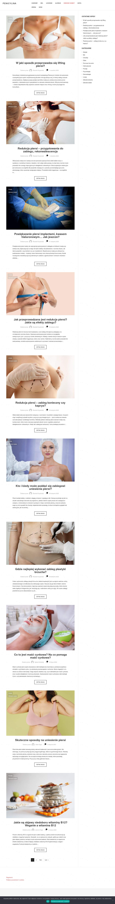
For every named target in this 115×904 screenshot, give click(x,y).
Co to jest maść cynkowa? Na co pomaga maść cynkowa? (40, 656)
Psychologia (86, 71)
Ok (48, 901)
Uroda (34, 7)
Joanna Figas (39, 830)
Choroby (35, 3)
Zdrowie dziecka (88, 80)
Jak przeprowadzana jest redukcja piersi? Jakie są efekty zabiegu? (40, 320)
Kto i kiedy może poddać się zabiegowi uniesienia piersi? (40, 487)
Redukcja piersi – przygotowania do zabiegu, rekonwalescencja (40, 149)
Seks (40, 7)
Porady (10, 613)
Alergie (58, 3)
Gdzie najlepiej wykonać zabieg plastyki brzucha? (40, 570)
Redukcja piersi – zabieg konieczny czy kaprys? (40, 404)
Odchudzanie (12, 524)
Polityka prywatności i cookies (15, 880)
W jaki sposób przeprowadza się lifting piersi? (40, 64)
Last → (47, 860)
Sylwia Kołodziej (39, 662)
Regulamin (9, 877)
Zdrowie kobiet (69, 3)
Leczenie (49, 3)
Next (40, 860)
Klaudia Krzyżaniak (38, 70)
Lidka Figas (38, 744)
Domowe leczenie (13, 610)
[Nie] (113, 900)
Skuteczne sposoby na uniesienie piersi (40, 740)
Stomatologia (87, 74)
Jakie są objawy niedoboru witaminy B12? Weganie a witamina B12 (40, 823)
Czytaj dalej (40, 93)
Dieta (79, 3)
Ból (42, 3)
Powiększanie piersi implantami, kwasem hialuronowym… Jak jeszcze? (40, 235)
